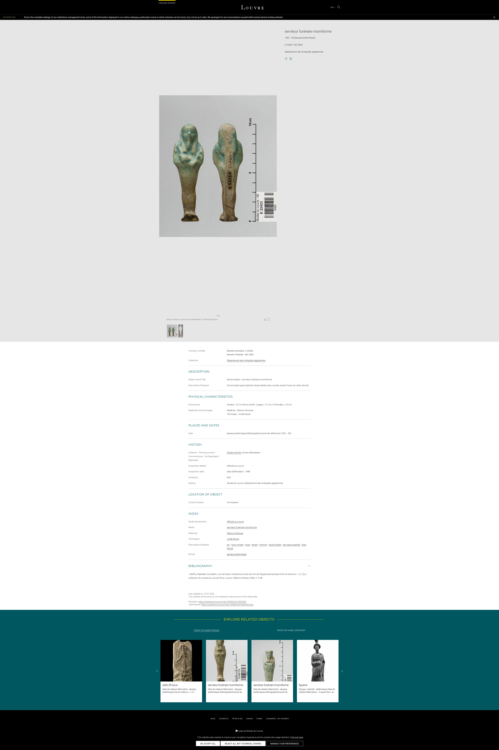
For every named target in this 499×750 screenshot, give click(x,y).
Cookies (249, 718)
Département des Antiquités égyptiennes (246, 360)
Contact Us (223, 718)
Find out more (296, 737)
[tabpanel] (249, 671)
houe (247, 544)
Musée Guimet (234, 452)
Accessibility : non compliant (277, 718)
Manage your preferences (284, 743)
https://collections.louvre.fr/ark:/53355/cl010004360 (222, 601)
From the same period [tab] (206, 630)
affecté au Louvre (235, 521)
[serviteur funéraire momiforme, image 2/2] (180, 330)
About (212, 718)
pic (228, 544)
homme (263, 544)
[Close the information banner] (494, 17)
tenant (255, 544)
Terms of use (237, 718)
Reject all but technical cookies (243, 743)
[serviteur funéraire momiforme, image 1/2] (172, 330)
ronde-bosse (233, 539)
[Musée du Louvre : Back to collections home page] (252, 7)
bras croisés (237, 544)
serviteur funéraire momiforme (242, 527)
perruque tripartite (291, 544)
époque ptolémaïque (237, 554)
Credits (259, 718)
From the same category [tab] (291, 630)
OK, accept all (208, 743)
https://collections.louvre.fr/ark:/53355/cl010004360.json (227, 604)
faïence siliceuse (235, 533)
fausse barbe (275, 544)
